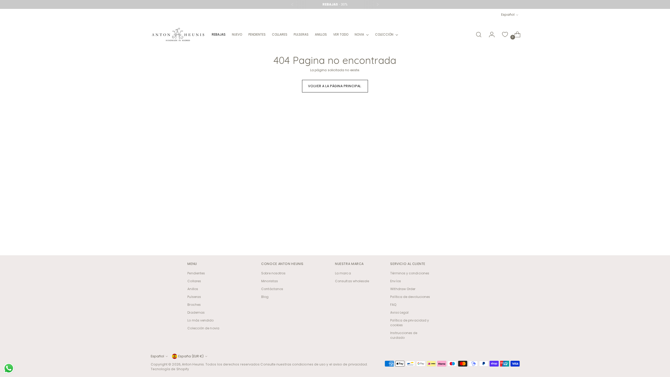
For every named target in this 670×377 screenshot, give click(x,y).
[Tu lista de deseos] (505, 34)
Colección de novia (203, 328)
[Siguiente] (377, 4)
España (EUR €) (191, 356)
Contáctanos (272, 289)
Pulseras (194, 297)
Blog (265, 297)
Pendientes (196, 273)
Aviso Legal (399, 312)
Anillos (192, 289)
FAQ (393, 304)
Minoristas (269, 281)
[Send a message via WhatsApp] (9, 368)
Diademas (196, 312)
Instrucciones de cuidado (403, 335)
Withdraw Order (402, 289)
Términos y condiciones (409, 273)
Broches (194, 304)
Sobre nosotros (273, 273)
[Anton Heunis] (178, 34)
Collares (194, 281)
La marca (343, 273)
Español (508, 14)
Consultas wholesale (352, 281)
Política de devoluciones (410, 297)
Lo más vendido (200, 320)
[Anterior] (292, 4)
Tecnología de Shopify (170, 369)
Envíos (395, 281)
